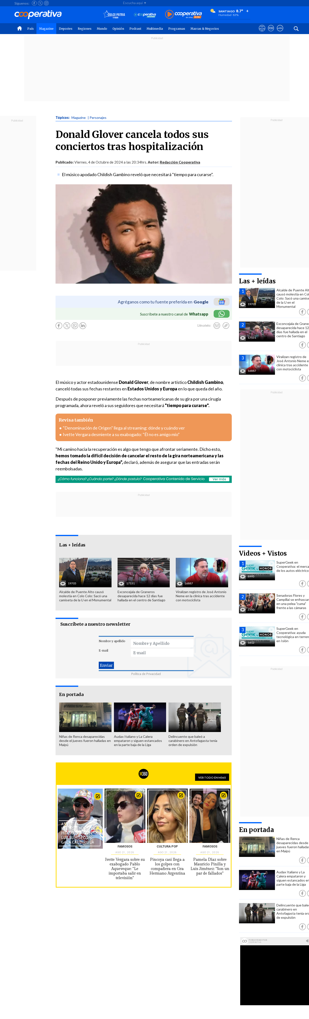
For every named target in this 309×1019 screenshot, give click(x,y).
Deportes (65, 28)
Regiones (84, 28)
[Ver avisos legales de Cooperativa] (262, 32)
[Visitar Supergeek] (280, 32)
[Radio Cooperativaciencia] (144, 14)
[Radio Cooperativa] (183, 14)
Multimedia (155, 28)
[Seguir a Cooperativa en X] (40, 3)
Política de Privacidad (146, 674)
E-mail (103, 650)
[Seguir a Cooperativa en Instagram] (46, 3)
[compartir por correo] (216, 325)
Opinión (118, 28)
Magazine (46, 28)
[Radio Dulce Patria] (114, 14)
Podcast (135, 28)
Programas (176, 28)
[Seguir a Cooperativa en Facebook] (34, 3)
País (30, 28)
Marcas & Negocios (204, 28)
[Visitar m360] (271, 32)
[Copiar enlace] (226, 325)
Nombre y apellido (112, 641)
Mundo (102, 28)
